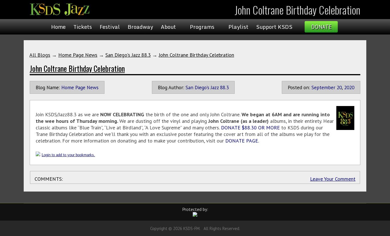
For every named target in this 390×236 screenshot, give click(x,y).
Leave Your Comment (332, 179)
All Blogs (39, 55)
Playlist (238, 27)
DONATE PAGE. (242, 140)
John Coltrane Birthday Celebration (196, 55)
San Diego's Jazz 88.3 (128, 55)
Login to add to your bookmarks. (68, 155)
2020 (349, 87)
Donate (321, 26)
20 (339, 87)
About (168, 27)
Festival (110, 27)
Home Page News (77, 55)
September (323, 87)
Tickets (82, 27)
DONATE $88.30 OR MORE (250, 127)
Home (58, 27)
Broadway (140, 27)
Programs (202, 27)
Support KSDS (274, 27)
